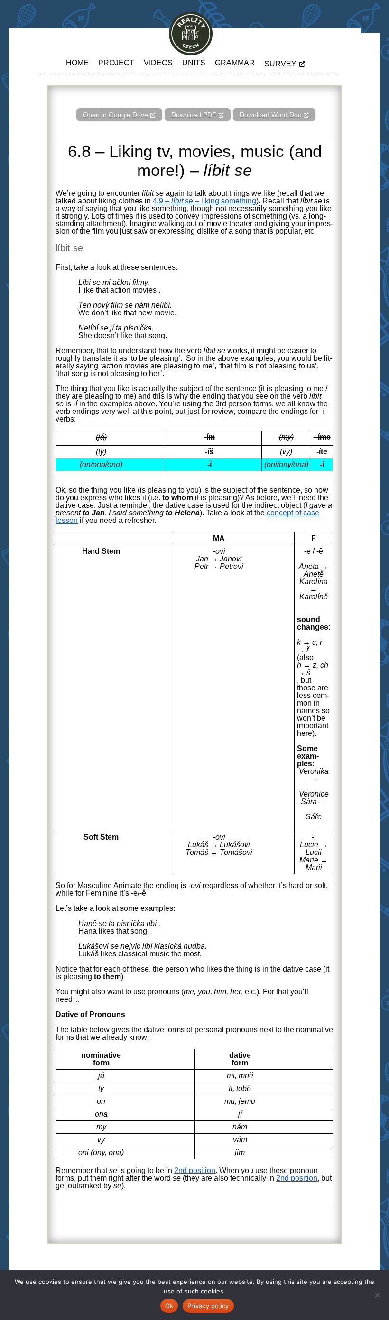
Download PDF (193, 115)
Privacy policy (208, 1306)
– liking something (224, 201)
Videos (158, 63)
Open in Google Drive (115, 115)
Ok (169, 1306)
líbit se (182, 201)
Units (193, 63)
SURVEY (280, 64)
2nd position (194, 1170)
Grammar (235, 63)
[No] (377, 1295)
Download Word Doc (270, 115)
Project (116, 63)
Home (77, 63)
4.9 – (162, 201)
